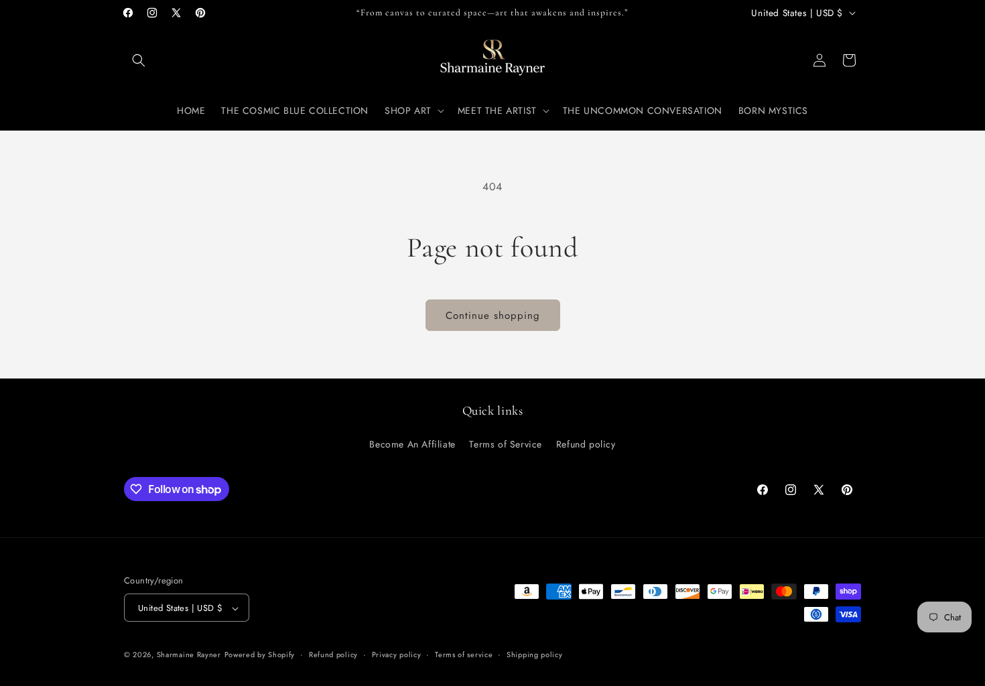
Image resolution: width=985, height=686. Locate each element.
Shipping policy (535, 654)
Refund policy (586, 443)
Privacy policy (396, 654)
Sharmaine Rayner (189, 655)
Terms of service (463, 654)
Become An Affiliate (412, 443)
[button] (138, 60)
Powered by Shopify (260, 655)
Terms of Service (505, 443)
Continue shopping (493, 315)
